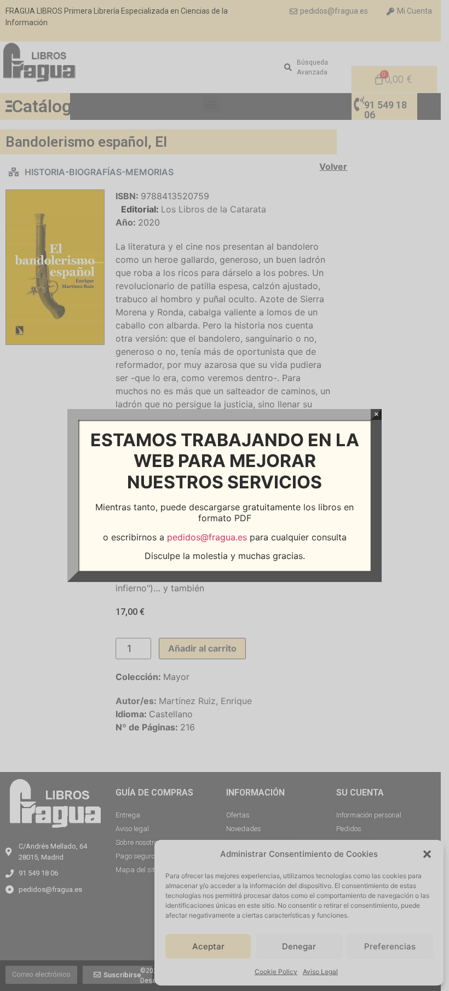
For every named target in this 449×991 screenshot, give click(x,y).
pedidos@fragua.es (207, 537)
